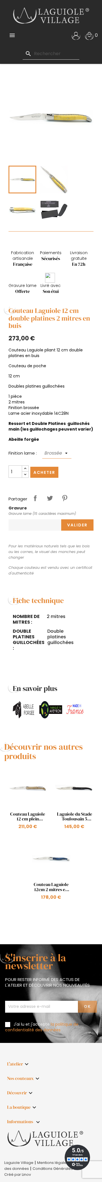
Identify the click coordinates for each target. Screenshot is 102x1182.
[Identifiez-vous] (75, 35)
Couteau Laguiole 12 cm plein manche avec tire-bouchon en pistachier (27, 817)
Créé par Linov (17, 1174)
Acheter (44, 472)
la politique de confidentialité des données (41, 1027)
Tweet (50, 498)
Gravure (17, 508)
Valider (77, 525)
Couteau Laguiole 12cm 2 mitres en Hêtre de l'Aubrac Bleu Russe (51, 887)
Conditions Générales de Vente (62, 1168)
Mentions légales (53, 1162)
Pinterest (64, 498)
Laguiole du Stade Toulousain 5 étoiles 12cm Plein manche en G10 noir (74, 817)
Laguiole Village (18, 1162)
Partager (35, 498)
